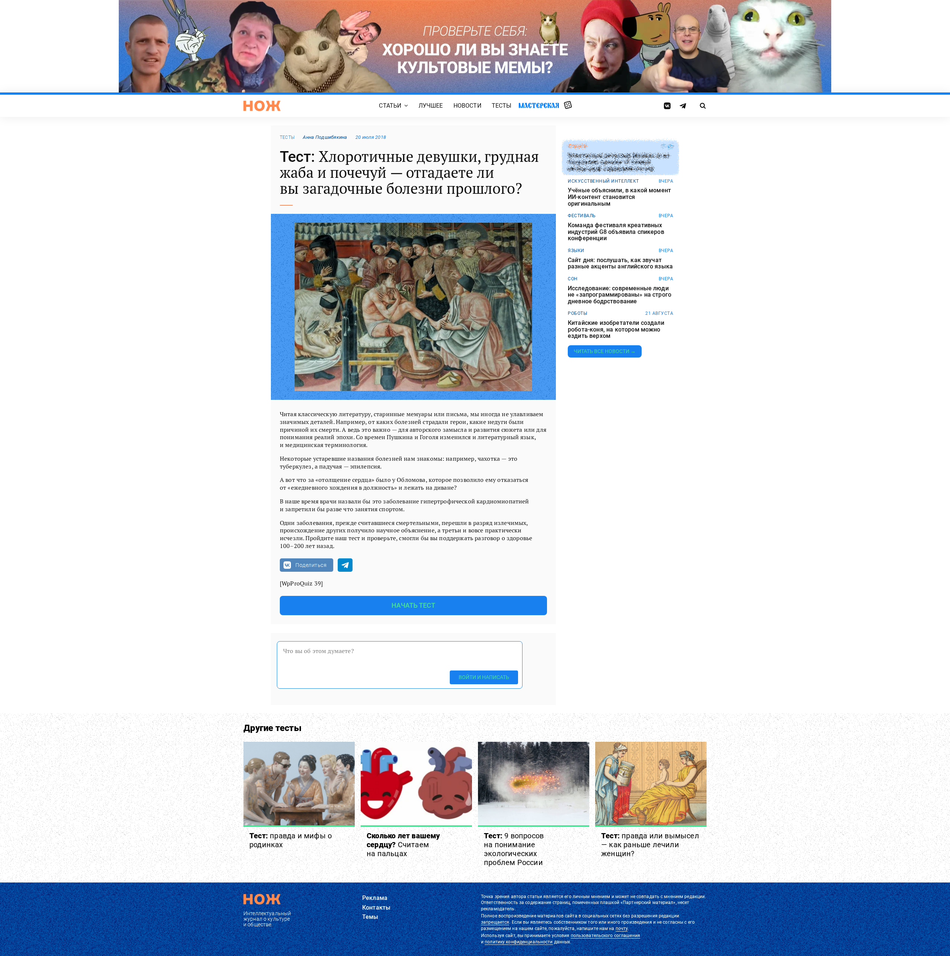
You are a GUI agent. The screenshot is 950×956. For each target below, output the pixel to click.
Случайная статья (568, 105)
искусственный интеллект (603, 181)
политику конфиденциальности (519, 941)
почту (622, 928)
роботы (577, 313)
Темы (370, 916)
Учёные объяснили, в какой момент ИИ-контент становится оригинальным (619, 197)
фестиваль (582, 215)
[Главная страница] (262, 105)
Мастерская (539, 105)
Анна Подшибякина (325, 137)
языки (576, 250)
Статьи (390, 105)
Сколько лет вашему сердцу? (403, 844)
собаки (577, 146)
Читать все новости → (605, 351)
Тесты (502, 105)
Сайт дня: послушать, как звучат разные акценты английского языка (620, 263)
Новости (467, 105)
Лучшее (431, 105)
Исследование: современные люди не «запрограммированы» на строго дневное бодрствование (619, 295)
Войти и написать (484, 677)
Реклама (374, 897)
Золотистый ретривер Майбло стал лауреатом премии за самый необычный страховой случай (618, 162)
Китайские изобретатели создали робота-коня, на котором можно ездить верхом (616, 329)
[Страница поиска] (703, 106)
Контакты (376, 907)
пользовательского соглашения (605, 935)
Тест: (290, 840)
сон (573, 278)
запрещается (495, 922)
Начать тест (414, 605)
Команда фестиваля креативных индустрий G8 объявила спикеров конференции (616, 232)
